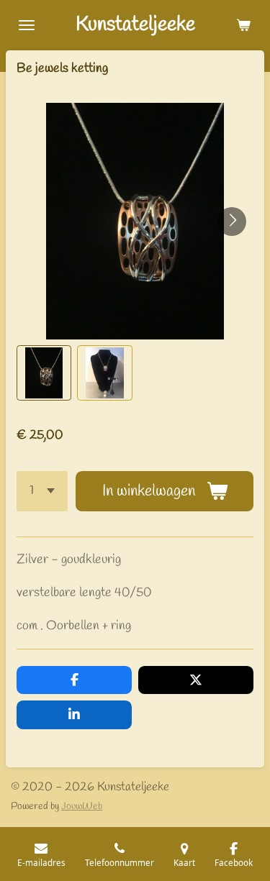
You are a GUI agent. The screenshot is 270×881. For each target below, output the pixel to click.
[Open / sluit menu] (26, 25)
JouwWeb (81, 806)
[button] (44, 372)
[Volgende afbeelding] (231, 221)
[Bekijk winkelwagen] (243, 25)
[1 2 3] (42, 491)
